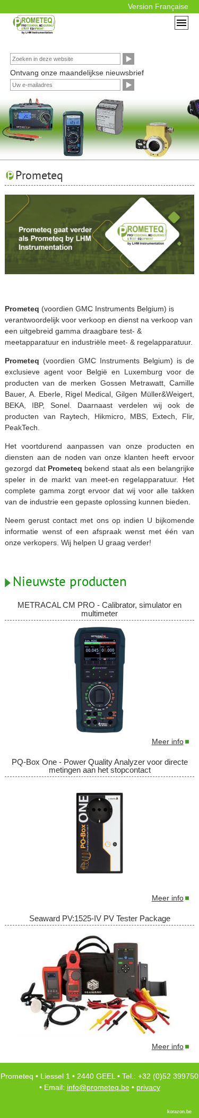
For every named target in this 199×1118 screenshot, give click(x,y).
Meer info (168, 741)
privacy (148, 1087)
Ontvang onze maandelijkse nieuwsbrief (77, 72)
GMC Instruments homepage (78, 30)
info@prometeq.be (98, 1087)
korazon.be (179, 1111)
